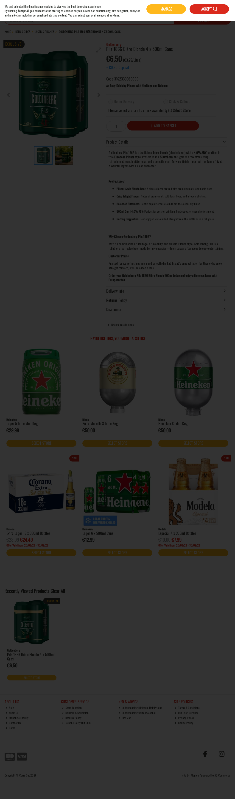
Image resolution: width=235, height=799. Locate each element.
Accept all (209, 9)
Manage (166, 9)
